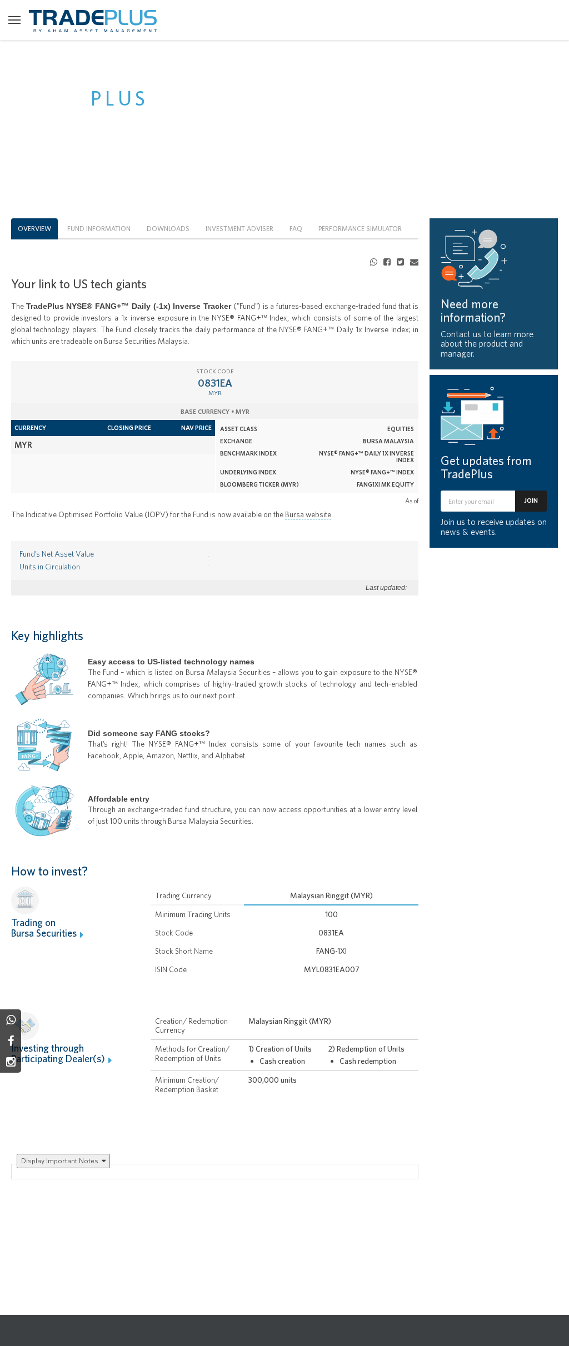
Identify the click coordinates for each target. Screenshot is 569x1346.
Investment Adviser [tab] (239, 228)
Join (531, 500)
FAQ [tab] (296, 228)
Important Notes (60, 1160)
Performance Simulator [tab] (360, 228)
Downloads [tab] (168, 228)
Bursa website (308, 514)
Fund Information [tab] (99, 228)
